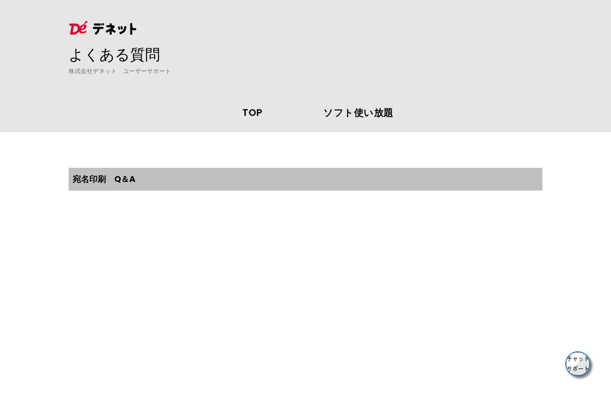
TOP (252, 112)
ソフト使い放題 (358, 112)
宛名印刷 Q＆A (104, 179)
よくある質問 (114, 54)
